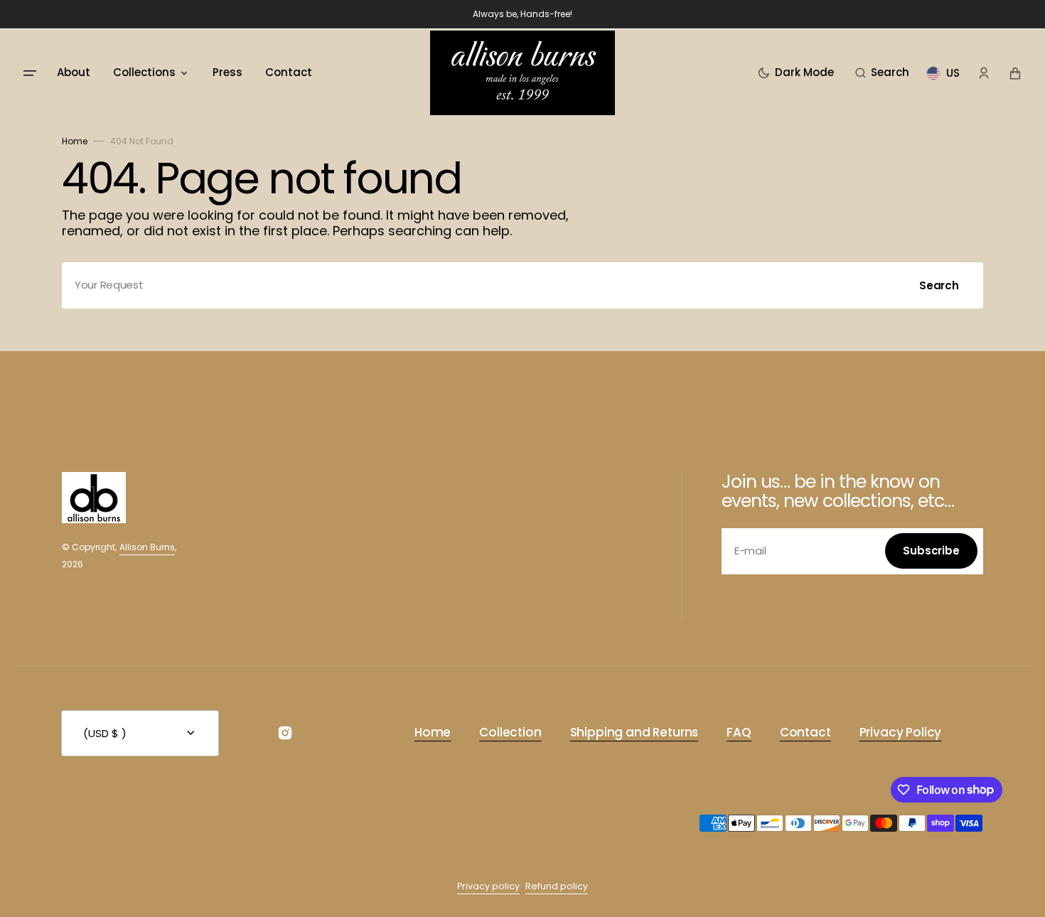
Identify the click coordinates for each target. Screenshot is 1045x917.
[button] (882, 73)
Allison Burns (147, 547)
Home (74, 141)
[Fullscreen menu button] (30, 73)
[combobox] (522, 285)
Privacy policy (488, 886)
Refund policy (556, 886)
